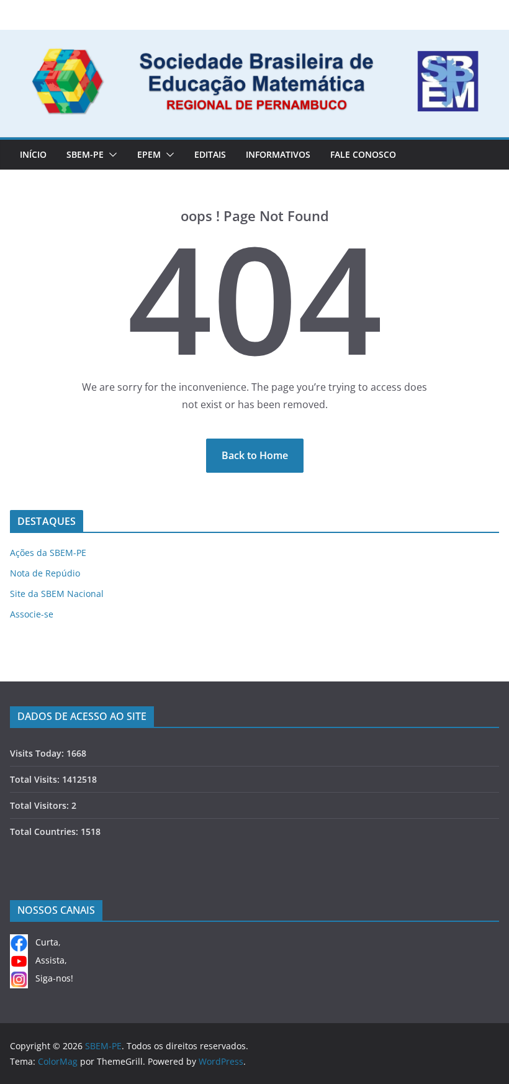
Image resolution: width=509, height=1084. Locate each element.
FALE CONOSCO (363, 154)
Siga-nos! (50, 978)
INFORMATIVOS (278, 154)
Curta (43, 942)
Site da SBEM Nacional (57, 593)
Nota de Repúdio (45, 573)
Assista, (47, 960)
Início (33, 154)
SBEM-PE (85, 154)
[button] (110, 154)
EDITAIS (210, 154)
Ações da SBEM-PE (48, 552)
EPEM (149, 154)
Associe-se (31, 614)
